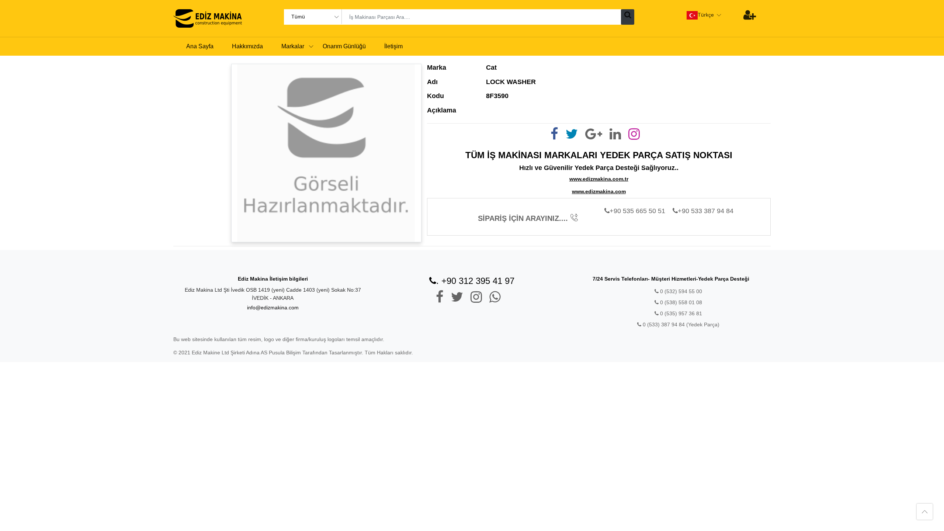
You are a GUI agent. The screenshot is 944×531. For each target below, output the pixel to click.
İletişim (393, 46)
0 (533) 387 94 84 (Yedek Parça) (681, 324)
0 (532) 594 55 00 (680, 291)
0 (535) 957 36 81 (680, 313)
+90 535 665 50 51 (637, 211)
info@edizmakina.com (273, 307)
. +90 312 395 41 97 (475, 281)
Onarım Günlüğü (344, 46)
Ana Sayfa (200, 46)
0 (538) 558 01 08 (680, 302)
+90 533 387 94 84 (705, 211)
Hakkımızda (247, 46)
